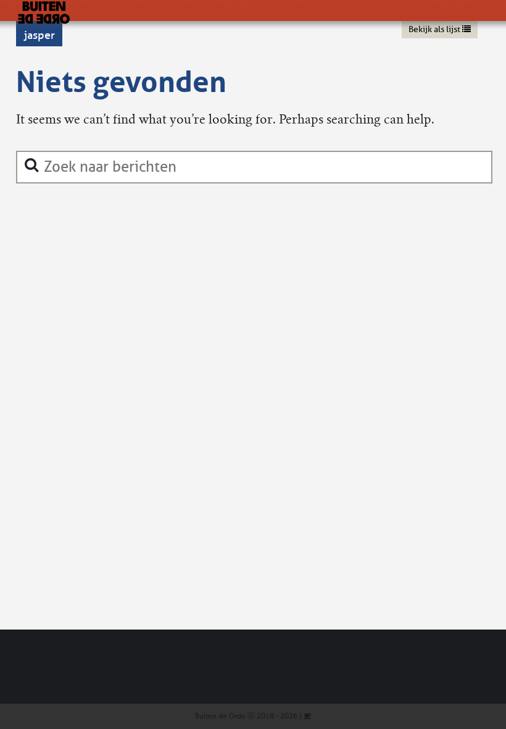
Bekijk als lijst (435, 29)
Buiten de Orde (220, 716)
